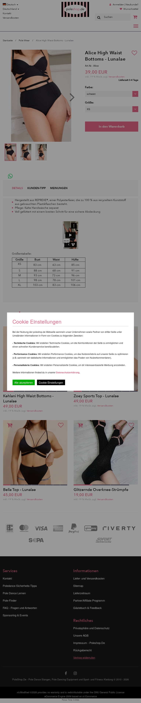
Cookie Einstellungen (51, 382)
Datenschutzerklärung (67, 372)
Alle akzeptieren (23, 382)
